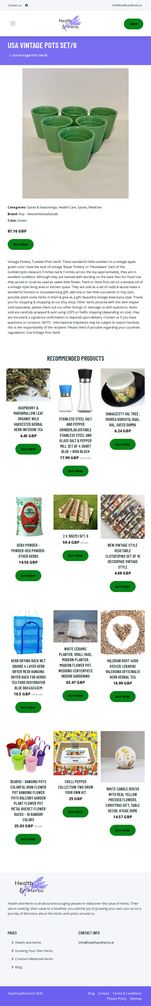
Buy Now (20, 244)
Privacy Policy (117, 998)
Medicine (95, 207)
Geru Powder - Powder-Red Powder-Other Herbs (28, 550)
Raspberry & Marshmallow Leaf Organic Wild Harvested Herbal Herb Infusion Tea (28, 418)
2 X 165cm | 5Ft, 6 (75, 535)
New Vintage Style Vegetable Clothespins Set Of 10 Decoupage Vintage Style (122, 556)
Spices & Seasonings (42, 207)
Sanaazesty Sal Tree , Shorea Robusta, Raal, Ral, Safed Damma (122, 419)
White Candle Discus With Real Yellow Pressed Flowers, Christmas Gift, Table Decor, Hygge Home (123, 799)
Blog (18, 967)
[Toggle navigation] (13, 23)
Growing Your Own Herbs (34, 951)
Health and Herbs (28, 942)
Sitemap (136, 998)
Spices (82, 207)
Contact (103, 993)
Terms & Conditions (127, 993)
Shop (134, 24)
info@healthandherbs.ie (127, 5)
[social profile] (26, 5)
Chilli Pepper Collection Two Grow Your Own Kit (75, 787)
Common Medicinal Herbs (34, 959)
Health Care (67, 207)
